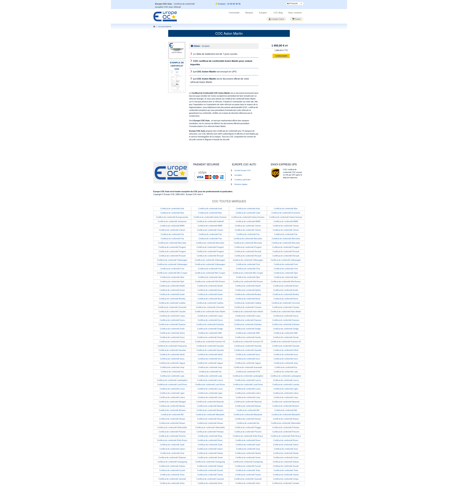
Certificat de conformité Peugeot (172, 247)
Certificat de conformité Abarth (172, 286)
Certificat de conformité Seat (248, 449)
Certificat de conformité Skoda (210, 453)
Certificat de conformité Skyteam (172, 457)
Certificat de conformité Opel (286, 273)
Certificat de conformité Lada (286, 372)
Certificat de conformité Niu (248, 423)
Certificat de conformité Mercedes (248, 239)
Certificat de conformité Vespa (285, 479)
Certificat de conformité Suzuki (248, 466)
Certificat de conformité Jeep (286, 363)
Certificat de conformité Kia (285, 367)
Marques (249, 13)
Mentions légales (240, 184)
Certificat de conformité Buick (210, 299)
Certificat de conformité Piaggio (248, 427)
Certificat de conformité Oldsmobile (286, 423)
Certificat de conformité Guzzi (172, 337)
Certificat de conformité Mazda (172, 406)
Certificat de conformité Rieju (210, 436)
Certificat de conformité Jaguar (172, 363)
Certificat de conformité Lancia (210, 380)
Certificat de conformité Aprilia (248, 290)
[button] (176, 81)
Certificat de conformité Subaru (286, 462)
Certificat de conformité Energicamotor (172, 217)
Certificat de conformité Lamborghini (248, 376)
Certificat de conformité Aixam (285, 286)
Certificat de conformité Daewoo (247, 320)
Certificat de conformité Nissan (172, 419)
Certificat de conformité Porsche (247, 432)
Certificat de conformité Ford (248, 264)
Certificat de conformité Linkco (248, 393)
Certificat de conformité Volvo (172, 483)
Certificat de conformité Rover (210, 440)
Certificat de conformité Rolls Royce (248, 436)
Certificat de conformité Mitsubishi (210, 415)
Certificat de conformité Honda (210, 337)
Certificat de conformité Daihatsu (210, 324)
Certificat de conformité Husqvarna (172, 346)
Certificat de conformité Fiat (172, 234)
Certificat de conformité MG (248, 410)
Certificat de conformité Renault (248, 251)
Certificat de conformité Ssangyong (172, 462)
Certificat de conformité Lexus (172, 389)
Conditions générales (242, 180)
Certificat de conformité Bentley (248, 294)
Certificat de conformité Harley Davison (210, 217)
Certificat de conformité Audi (172, 209)
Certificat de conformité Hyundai (210, 346)
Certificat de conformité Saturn (286, 445)
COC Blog (278, 13)
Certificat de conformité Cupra (172, 316)
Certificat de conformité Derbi (172, 329)
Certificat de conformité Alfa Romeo (210, 282)
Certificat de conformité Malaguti (172, 402)
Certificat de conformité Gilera (172, 333)
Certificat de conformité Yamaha (285, 483)
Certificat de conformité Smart (210, 457)
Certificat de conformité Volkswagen (172, 260)
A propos (263, 13)
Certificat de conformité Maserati (210, 402)
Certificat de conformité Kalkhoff (210, 221)
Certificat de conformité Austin (285, 290)
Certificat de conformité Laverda (285, 385)
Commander (234, 13)
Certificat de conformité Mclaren (285, 406)
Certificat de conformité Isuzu (248, 354)
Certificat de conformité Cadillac (172, 303)
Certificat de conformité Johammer (172, 221)
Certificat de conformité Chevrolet (286, 303)
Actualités (238, 175)
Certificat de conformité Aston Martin (210, 312)
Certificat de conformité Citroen (248, 226)
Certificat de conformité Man (286, 209)
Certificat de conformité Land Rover (172, 385)
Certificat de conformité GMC (210, 333)
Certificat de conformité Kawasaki (248, 367)
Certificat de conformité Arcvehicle (285, 213)
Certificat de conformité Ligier (285, 389)
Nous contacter (295, 13)
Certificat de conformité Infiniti (285, 350)
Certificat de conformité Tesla (248, 470)
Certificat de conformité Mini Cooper (172, 273)
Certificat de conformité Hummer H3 (210, 342)
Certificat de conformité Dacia (285, 316)
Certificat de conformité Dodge (210, 329)
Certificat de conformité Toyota (210, 475)
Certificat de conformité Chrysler (247, 307)
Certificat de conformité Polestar (285, 427)
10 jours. (202, 46)
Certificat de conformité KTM (248, 372)
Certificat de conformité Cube (248, 213)
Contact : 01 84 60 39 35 (229, 4)
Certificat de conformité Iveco (210, 359)
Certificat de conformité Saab (172, 445)
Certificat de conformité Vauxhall (172, 479)
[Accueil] (165, 16)
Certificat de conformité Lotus (210, 397)
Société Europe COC (242, 170)
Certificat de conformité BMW (248, 221)
